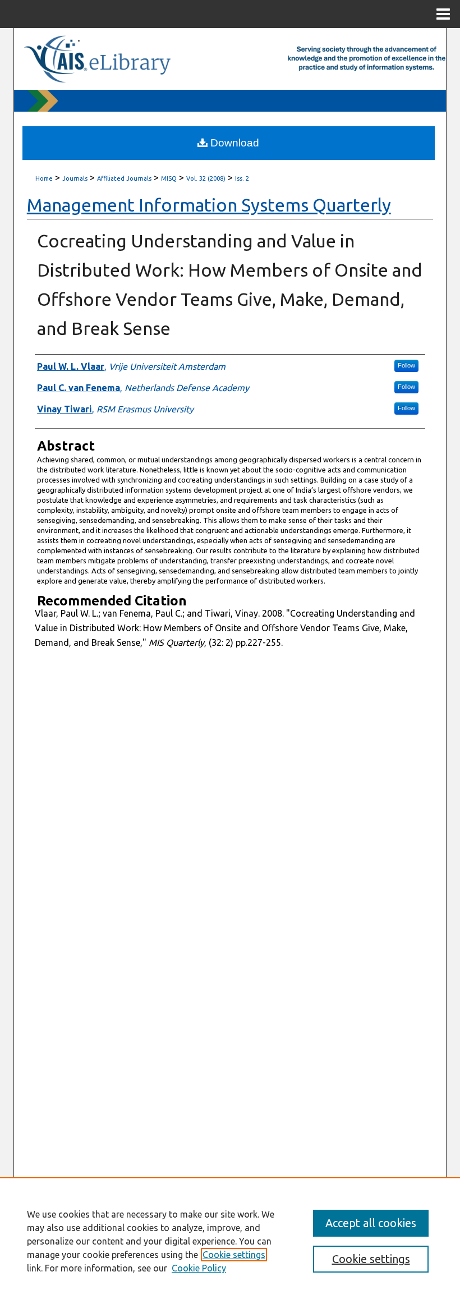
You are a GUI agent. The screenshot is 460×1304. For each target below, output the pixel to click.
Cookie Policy (199, 1268)
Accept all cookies (370, 1222)
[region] (230, 1240)
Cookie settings (234, 1255)
